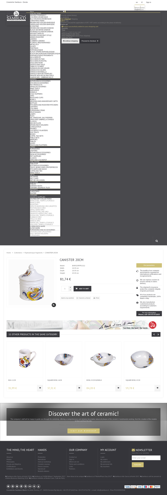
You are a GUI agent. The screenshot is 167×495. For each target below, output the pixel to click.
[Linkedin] (21, 486)
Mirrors (33, 140)
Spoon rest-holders (39, 125)
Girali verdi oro (37, 210)
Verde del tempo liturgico (42, 223)
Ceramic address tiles (40, 188)
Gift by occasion (37, 180)
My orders (104, 459)
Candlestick (35, 127)
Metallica (34, 44)
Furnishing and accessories (42, 230)
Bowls (33, 99)
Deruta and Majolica (14, 464)
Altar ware (35, 228)
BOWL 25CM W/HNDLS (94, 380)
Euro (142, 9)
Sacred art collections (41, 199)
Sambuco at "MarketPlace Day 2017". (99, 476)
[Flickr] (25, 486)
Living (32, 147)
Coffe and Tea (36, 171)
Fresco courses (43, 466)
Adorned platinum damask (41, 32)
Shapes (33, 79)
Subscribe (137, 465)
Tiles (32, 116)
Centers (34, 107)
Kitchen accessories (39, 83)
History (9, 459)
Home (9, 253)
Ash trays (34, 132)
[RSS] (30, 486)
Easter (33, 193)
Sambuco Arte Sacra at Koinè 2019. (19, 476)
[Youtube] (38, 486)
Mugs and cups (36, 98)
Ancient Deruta (37, 33)
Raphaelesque (36, 50)
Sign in (148, 2)
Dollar (142, 8)
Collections (35, 13)
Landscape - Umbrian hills (41, 77)
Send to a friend (84, 298)
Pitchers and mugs (38, 169)
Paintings (34, 48)
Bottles (33, 103)
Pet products (36, 85)
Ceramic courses (44, 464)
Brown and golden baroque (42, 22)
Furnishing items (37, 110)
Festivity (34, 190)
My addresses (105, 462)
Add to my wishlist (67, 298)
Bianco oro (35, 202)
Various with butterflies (41, 74)
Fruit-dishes (35, 112)
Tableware (35, 162)
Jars (32, 96)
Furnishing (35, 149)
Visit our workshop (44, 462)
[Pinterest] (34, 486)
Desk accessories (38, 154)
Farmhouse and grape (39, 68)
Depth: (62, 271)
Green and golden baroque (42, 24)
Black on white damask (40, 30)
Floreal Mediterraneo (40, 43)
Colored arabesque (39, 17)
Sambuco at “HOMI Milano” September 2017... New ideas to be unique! (59, 476)
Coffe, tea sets (36, 136)
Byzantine (34, 26)
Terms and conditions (76, 464)
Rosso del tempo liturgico (42, 215)
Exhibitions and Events (15, 469)
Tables (33, 141)
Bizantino (34, 204)
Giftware (34, 176)
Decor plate (35, 123)
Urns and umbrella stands (42, 119)
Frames (33, 129)
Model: (62, 266)
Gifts (32, 175)
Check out (63, 24)
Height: (62, 273)
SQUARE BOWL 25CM (133, 380)
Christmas (34, 191)
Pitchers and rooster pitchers (44, 105)
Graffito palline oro (39, 212)
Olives (33, 46)
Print (97, 298)
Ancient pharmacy (38, 15)
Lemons (33, 39)
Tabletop (34, 164)
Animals (33, 92)
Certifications (11, 466)
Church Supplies (37, 197)
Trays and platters (38, 145)
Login (102, 457)
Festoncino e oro (38, 208)
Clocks (33, 121)
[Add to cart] (40, 388)
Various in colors (38, 70)
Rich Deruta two (37, 59)
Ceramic (33, 195)
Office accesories (38, 87)
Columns (34, 108)
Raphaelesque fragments (41, 55)
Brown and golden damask (42, 28)
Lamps (32, 114)
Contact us (73, 457)
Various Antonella (38, 72)
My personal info (106, 464)
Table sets (34, 138)
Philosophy (10, 462)
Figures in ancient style (40, 35)
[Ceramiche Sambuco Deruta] (18, 16)
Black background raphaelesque (45, 54)
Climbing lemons (37, 41)
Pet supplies (35, 156)
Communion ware (37, 226)
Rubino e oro (35, 217)
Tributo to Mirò (37, 66)
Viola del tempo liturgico (41, 224)
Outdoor (34, 182)
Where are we (74, 462)
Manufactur (42, 459)
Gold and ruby (36, 63)
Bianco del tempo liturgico (42, 201)
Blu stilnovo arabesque (40, 19)
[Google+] (17, 486)
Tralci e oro (35, 219)
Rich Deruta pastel (38, 61)
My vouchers (104, 466)
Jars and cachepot (38, 160)
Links (71, 466)
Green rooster (37, 37)
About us (10, 457)
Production (42, 457)
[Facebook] (8, 486)
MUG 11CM (12, 380)
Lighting (33, 151)
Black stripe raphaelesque (42, 52)
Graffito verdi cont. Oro (41, 213)
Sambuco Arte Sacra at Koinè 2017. (127, 476)
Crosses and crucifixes (40, 232)
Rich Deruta (35, 57)
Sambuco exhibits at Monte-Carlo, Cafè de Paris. (48, 478)
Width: (62, 268)
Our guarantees (149, 265)
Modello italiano (43, 471)
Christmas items (37, 21)
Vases (32, 143)
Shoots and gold (37, 65)
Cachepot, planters (39, 130)
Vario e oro (35, 221)
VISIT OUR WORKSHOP (84, 431)
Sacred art (41, 469)
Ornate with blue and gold (42, 75)
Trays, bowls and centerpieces (44, 167)
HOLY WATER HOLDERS (39, 234)
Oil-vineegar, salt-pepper (41, 118)
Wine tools (35, 88)
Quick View (25, 359)
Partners (72, 469)
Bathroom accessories (40, 81)
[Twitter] (12, 486)
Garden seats (36, 186)
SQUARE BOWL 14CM (54, 380)
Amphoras (34, 90)
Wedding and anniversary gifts (44, 101)
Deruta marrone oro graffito (43, 206)
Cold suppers (36, 94)
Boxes (32, 134)
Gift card (34, 178)
